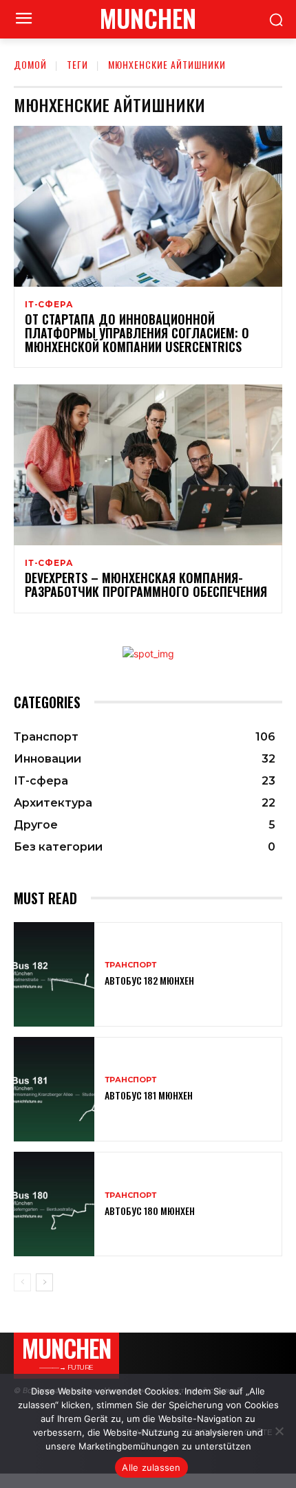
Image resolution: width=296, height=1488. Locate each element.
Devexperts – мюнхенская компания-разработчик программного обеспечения (146, 584)
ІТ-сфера (49, 304)
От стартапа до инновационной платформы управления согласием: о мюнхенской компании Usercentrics (137, 332)
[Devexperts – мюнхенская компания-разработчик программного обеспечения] (148, 464)
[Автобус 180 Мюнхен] (54, 1204)
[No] (279, 1431)
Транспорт (130, 965)
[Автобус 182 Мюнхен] (54, 974)
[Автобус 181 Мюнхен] (54, 1089)
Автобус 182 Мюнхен (149, 980)
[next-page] (44, 1282)
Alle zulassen (151, 1467)
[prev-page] (22, 1282)
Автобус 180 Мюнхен (150, 1210)
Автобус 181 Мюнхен (149, 1095)
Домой (30, 64)
